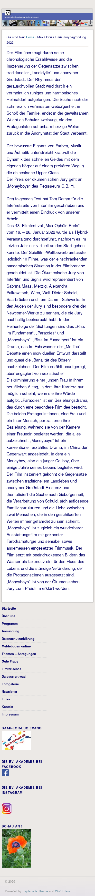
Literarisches (11, 668)
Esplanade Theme (35, 891)
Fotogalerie (10, 684)
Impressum (10, 714)
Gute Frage (10, 661)
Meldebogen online (16, 646)
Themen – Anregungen (19, 653)
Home (30, 37)
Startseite (9, 608)
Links (6, 699)
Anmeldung (10, 631)
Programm (10, 623)
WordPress (63, 891)
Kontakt (7, 706)
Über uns (8, 616)
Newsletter (9, 691)
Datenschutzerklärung (18, 638)
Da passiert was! (14, 676)
